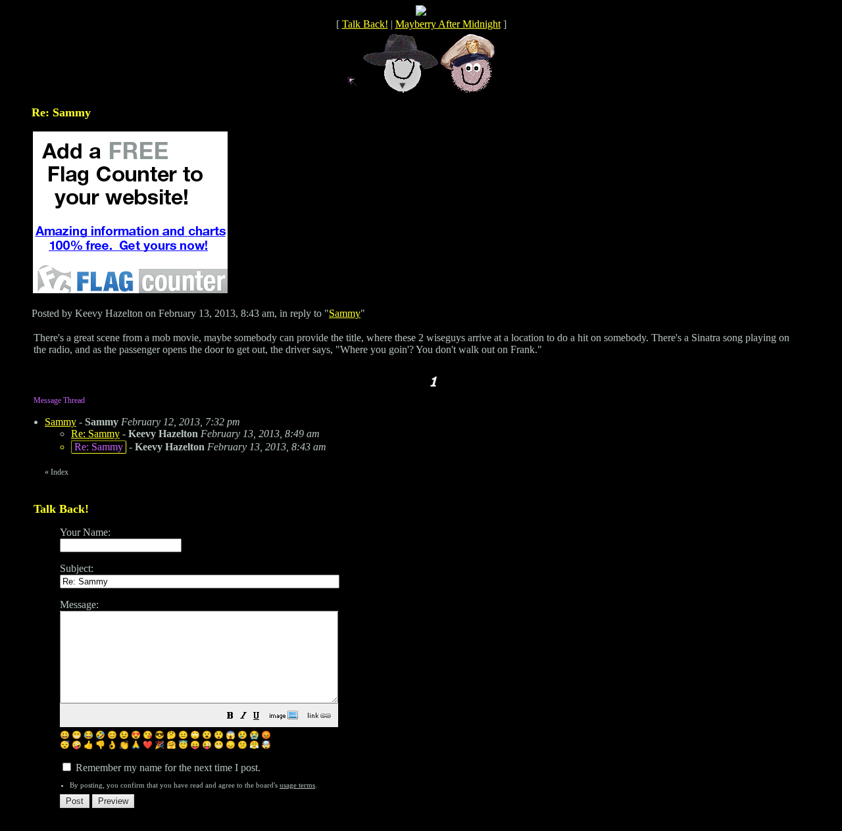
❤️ (148, 744)
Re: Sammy (95, 433)
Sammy (344, 313)
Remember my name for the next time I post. (166, 767)
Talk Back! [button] (365, 24)
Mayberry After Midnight (448, 24)
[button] (230, 717)
